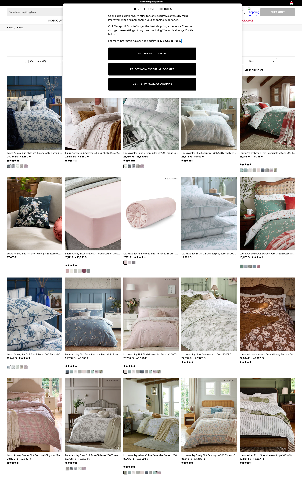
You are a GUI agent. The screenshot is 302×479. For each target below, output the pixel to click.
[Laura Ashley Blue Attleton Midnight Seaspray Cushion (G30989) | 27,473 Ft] (34, 213)
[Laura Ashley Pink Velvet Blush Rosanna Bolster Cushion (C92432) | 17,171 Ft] (151, 213)
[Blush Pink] (67, 271)
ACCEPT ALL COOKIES (152, 53)
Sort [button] (251, 61)
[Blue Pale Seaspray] (88, 271)
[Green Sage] (17, 367)
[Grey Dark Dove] (21, 166)
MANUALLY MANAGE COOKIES (152, 84)
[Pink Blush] (26, 166)
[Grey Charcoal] (13, 166)
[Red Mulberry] (84, 271)
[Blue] (9, 367)
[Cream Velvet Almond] (129, 262)
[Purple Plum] (271, 170)
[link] (243, 12)
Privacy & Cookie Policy (167, 40)
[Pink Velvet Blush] (125, 262)
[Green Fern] (241, 170)
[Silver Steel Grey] (254, 170)
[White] (75, 271)
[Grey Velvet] (133, 262)
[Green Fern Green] (241, 266)
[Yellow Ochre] (275, 170)
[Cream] (71, 271)
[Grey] (79, 271)
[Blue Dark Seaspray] (262, 170)
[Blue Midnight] (9, 166)
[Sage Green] (17, 166)
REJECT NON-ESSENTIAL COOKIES (152, 69)
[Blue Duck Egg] (245, 170)
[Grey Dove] (250, 170)
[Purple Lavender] (267, 170)
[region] (152, 50)
